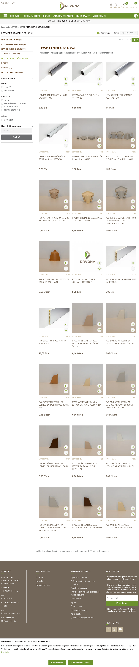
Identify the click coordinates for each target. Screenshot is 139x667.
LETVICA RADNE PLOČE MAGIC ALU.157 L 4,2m (119, 96)
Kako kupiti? (76, 614)
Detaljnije (52, 109)
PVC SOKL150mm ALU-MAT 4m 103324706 (52, 342)
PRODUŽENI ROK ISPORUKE (15, 104)
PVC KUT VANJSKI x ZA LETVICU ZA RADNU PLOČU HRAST (54, 280)
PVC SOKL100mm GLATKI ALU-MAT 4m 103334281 (121, 280)
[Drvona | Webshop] (69, 6)
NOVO (6, 100)
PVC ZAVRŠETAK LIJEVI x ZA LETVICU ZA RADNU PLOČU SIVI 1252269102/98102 (52, 528)
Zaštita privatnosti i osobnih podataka (83, 582)
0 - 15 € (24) (8, 120)
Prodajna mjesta (43, 585)
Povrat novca (76, 606)
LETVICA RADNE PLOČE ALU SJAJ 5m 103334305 (53, 96)
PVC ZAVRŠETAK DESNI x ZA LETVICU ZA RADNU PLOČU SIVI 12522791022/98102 (119, 405)
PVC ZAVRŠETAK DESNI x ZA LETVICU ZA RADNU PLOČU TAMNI (53, 465)
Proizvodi (5, 27)
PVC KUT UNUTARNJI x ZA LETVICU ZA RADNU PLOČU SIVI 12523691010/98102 (121, 221)
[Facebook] (108, 629)
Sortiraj (116, 33)
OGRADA (6, 68)
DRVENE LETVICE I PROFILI (13, 44)
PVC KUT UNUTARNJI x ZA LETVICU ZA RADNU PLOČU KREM (87, 219)
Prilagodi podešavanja (80, 662)
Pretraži (16, 137)
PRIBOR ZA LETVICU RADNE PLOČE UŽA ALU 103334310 (87, 157)
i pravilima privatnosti (127, 611)
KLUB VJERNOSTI (11, 107)
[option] (69, 20)
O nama (39, 577)
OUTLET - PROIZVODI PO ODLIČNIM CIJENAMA (69, 21)
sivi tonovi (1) (9, 90)
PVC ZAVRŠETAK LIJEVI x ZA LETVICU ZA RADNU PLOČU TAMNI (87, 526)
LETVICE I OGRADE (18, 27)
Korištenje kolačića (79, 588)
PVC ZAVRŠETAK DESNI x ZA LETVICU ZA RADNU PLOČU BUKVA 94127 (54, 405)
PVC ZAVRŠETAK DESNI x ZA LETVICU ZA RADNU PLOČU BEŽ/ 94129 (86, 343)
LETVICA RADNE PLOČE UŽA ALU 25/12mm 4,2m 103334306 (53, 157)
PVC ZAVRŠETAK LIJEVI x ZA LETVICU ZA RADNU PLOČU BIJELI (120, 465)
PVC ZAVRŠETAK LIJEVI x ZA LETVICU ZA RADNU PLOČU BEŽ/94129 (84, 466)
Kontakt (39, 581)
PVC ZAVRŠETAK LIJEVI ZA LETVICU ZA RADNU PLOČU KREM (120, 526)
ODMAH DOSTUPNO (12, 110)
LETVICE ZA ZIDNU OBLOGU (13, 49)
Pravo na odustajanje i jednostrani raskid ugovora (85, 593)
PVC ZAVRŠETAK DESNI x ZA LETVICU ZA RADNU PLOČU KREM (86, 403)
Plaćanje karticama (79, 610)
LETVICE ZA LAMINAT (11, 40)
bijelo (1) (7, 87)
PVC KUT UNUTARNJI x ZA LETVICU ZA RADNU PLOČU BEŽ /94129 (54, 219)
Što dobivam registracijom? (82, 618)
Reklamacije (76, 599)
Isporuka (74, 602)
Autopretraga (104, 33)
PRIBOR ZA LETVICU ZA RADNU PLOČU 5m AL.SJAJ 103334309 (119, 157)
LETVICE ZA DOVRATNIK (12, 72)
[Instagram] (114, 629)
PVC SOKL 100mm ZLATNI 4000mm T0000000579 (83, 280)
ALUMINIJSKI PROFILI (11, 54)
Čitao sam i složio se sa (122, 610)
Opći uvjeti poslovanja (80, 577)
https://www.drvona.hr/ (11, 613)
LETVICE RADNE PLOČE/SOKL (14, 58)
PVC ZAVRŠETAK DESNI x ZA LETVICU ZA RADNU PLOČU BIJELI (120, 342)
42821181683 (7, 598)
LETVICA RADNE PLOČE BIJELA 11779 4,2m (85, 96)
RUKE (4, 63)
